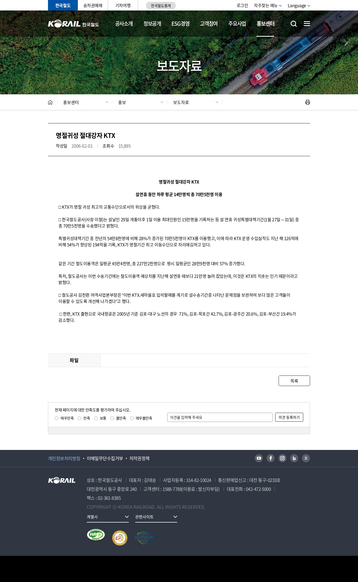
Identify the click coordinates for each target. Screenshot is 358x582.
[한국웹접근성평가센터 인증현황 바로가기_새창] (96, 538)
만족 (86, 418)
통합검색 (294, 24)
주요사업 (237, 23)
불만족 (121, 418)
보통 (103, 418)
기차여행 (123, 5)
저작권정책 (139, 458)
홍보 (122, 102)
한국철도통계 (161, 5)
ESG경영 (180, 23)
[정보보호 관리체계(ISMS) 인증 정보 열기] (143, 538)
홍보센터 (265, 23)
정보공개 (152, 23)
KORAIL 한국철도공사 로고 (73, 24)
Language (297, 5)
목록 (294, 381)
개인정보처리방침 (64, 458)
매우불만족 (144, 418)
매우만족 (67, 418)
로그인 (242, 5)
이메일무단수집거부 (105, 458)
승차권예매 (92, 5)
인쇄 (307, 102)
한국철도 (62, 5)
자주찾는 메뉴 (266, 5)
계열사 (92, 517)
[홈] (50, 102)
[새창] (259, 458)
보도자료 (181, 102)
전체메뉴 (307, 23)
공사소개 (124, 23)
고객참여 (209, 23)
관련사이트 (144, 517)
